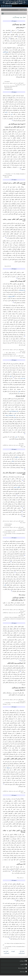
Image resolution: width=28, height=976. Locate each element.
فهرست (14, 951)
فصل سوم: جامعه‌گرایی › (6, 952)
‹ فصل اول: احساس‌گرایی (21, 952)
